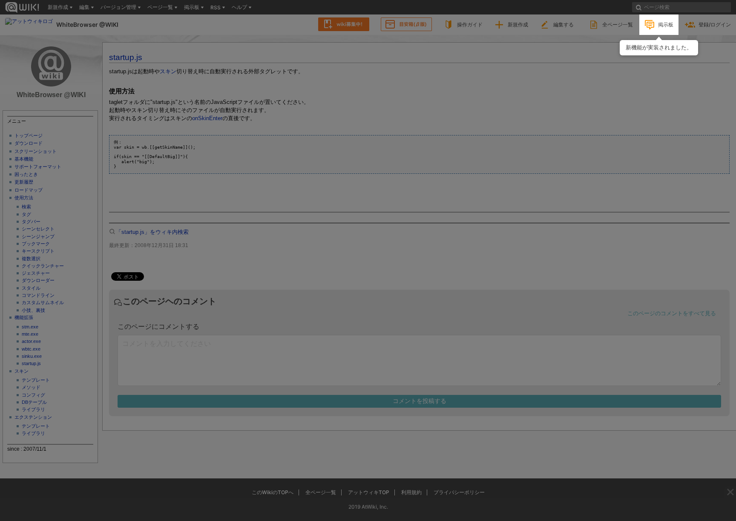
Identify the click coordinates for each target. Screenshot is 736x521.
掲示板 (665, 24)
